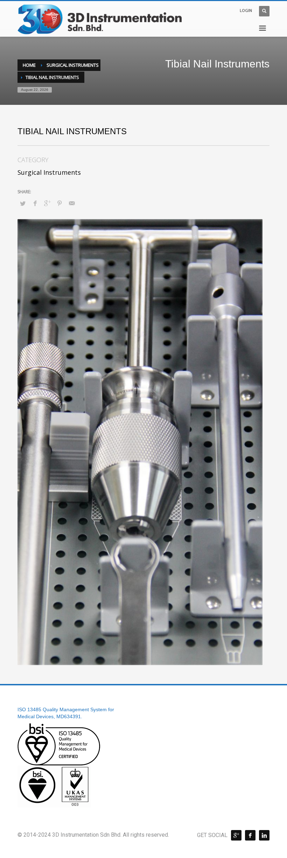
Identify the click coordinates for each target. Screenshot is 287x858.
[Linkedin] (264, 835)
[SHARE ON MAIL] (71, 203)
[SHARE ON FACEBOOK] (35, 203)
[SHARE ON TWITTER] (23, 203)
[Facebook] (250, 835)
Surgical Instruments (49, 172)
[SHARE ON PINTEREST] (59, 203)
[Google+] (236, 835)
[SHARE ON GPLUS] (47, 203)
